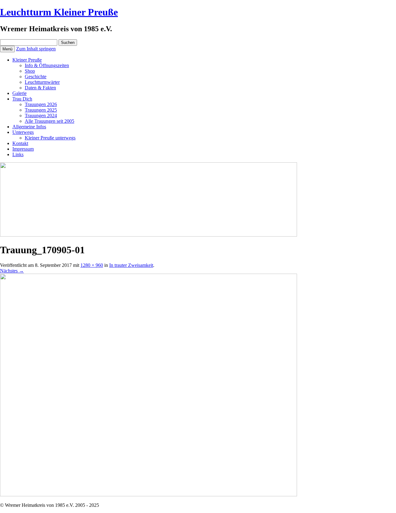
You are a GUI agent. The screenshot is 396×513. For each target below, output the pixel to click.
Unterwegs (23, 132)
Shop (30, 71)
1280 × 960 (91, 265)
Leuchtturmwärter (42, 82)
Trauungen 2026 (41, 104)
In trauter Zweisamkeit (131, 265)
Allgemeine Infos (29, 126)
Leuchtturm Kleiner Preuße (59, 12)
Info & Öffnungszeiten (47, 65)
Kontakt (20, 143)
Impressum (23, 149)
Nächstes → (12, 270)
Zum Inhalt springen (36, 48)
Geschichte (35, 76)
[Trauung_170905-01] (148, 494)
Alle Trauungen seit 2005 (49, 121)
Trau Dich (22, 98)
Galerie (19, 93)
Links (18, 154)
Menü (7, 49)
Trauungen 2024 (41, 115)
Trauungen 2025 (41, 110)
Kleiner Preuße (27, 59)
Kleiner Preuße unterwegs (50, 137)
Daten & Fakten (40, 87)
